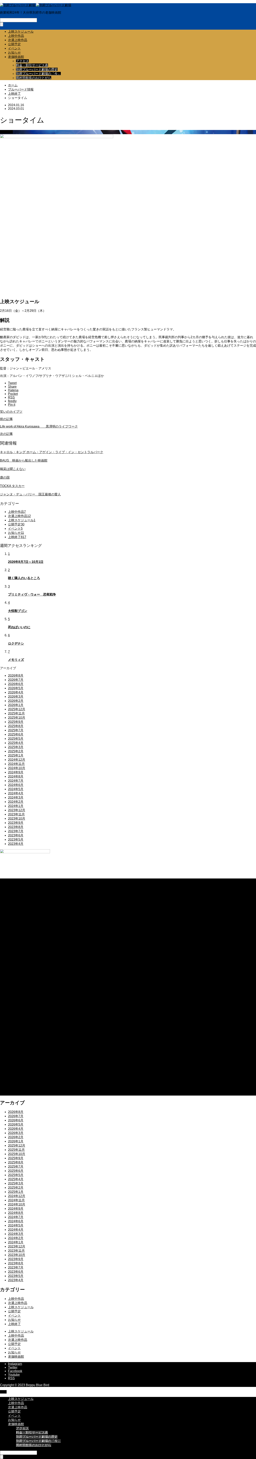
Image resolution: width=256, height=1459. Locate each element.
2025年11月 (16, 713)
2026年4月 (15, 692)
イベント (14, 48)
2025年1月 (15, 755)
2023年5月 (15, 839)
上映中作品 (16, 35)
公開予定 (14, 44)
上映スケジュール (21, 31)
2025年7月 (15, 730)
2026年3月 (15, 696)
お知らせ (14, 52)
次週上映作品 (17, 40)
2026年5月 (15, 688)
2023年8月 (15, 827)
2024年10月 (16, 768)
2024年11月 (16, 764)
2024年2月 (15, 801)
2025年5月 (15, 738)
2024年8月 (15, 776)
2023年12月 (16, 810)
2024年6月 (15, 785)
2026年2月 (15, 700)
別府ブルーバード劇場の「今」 (38, 73)
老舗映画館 (16, 56)
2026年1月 (15, 705)
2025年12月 (16, 709)
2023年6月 (15, 835)
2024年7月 (15, 780)
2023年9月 (15, 822)
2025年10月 (16, 717)
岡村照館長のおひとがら (33, 77)
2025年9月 (15, 721)
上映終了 (6, 132)
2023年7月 (15, 831)
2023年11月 (16, 814)
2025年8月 (15, 726)
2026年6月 (15, 684)
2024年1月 (15, 806)
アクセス (22, 61)
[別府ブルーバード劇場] (35, 5)
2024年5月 (15, 789)
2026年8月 (15, 675)
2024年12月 (16, 759)
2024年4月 (15, 793)
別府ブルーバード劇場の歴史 (37, 69)
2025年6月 (15, 734)
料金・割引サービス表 (32, 65)
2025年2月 (15, 751)
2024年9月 (15, 772)
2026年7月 (15, 679)
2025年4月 (15, 743)
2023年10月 (16, 818)
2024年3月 (15, 797)
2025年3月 (15, 747)
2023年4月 (15, 843)
